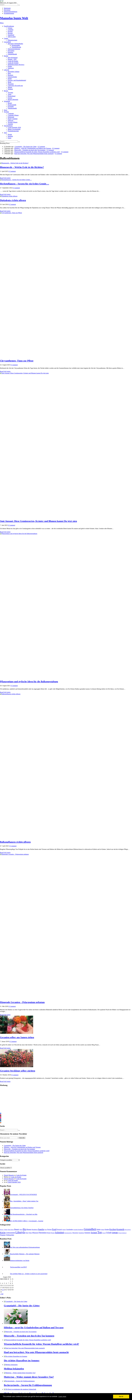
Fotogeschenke (12, 77)
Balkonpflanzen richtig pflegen (15, 842)
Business (10, 75)
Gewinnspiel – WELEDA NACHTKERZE (23, 1194)
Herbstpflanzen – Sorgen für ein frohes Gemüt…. (24, 183)
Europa (10, 98)
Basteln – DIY (12, 59)
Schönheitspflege (68, 1232)
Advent (5, 1229)
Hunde (10, 134)
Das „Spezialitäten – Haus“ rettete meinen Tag (24, 1201)
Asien (9, 94)
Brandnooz (35, 1229)
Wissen (10, 87)
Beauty (10, 103)
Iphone (102, 1229)
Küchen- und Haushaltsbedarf (17, 80)
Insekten (10, 136)
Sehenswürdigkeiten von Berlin (19, 1260)
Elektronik (11, 117)
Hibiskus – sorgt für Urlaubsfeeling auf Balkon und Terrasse (32, 148)
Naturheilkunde (16, 47)
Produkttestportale (13, 131)
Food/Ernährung (9, 26)
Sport (5, 110)
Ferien (49, 1229)
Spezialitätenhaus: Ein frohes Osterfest (21, 1208)
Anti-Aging (11, 1229)
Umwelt (104, 1232)
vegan (115, 1232)
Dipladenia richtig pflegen (13, 200)
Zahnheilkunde (12, 54)
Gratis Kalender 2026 (14, 127)
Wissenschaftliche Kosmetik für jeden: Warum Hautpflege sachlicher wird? (37, 152)
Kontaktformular (9, 13)
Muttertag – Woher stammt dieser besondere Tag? (29, 1377)
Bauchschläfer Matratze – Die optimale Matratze (25, 1254)
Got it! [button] (121, 1396)
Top (99, 1232)
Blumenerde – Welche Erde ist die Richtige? (22, 167)
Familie (41, 1229)
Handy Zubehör (12, 119)
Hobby (10, 78)
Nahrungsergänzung (14, 49)
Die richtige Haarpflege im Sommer (22, 1360)
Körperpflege (128, 1229)
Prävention (11, 50)
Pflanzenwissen (12, 40)
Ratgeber (10, 52)
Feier (46, 1229)
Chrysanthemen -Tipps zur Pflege (16, 360)
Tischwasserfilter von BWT (18, 1267)
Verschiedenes (8, 126)
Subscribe (22, 1138)
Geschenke (69, 1229)
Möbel (26, 1232)
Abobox (2, 1229)
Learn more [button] (62, 1396)
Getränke (10, 29)
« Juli (1, 1294)
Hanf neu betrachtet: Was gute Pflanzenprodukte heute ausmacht (34, 153)
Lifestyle (6, 70)
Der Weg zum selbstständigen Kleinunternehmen (25, 1247)
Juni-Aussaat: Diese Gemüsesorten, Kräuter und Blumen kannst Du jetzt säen (38, 521)
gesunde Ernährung (78, 1229)
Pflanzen (35, 1233)
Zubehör (10, 124)
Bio (24, 1229)
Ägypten (10, 92)
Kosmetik (11, 106)
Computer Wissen (13, 115)
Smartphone (81, 1232)
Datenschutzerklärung (10, 11)
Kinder (6, 56)
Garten (6, 38)
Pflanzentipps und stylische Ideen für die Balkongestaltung (29, 681)
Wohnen (10, 89)
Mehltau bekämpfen (14, 1368)
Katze (9, 138)
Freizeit (59, 1229)
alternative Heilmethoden (15, 43)
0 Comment (41, 146)
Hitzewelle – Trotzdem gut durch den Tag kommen (29, 150)
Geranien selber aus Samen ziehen (17, 1037)
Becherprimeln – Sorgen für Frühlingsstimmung (28, 1385)
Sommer (87, 1233)
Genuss (10, 28)
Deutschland (11, 96)
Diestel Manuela (9, 1175)
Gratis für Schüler (13, 63)
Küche (3, 1232)
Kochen (10, 31)
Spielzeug (11, 68)
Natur (30, 1232)
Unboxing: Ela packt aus (15, 85)
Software (10, 120)
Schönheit (7, 101)
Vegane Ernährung (122, 1232)
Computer (11, 113)
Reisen (6, 91)
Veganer (3, 1235)
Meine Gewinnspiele (14, 129)
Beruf (21, 1229)
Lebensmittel (10, 1233)
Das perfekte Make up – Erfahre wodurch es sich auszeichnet (28, 1274)
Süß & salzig (12, 36)
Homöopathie (16, 45)
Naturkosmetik (12, 108)
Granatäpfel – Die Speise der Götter (26, 146)
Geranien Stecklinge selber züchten (17, 1070)
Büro (9, 73)
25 (3, 1290)
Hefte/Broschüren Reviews (16, 64)
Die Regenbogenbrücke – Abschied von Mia (23, 1214)
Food (54, 1229)
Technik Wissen (12, 122)
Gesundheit (7, 42)
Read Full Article (5, 178)
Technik (6, 112)
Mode (9, 82)
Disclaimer (7, 10)
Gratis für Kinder (13, 61)
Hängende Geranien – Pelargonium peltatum (22, 1002)
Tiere (5, 133)
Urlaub (109, 1232)
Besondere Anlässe (13, 71)
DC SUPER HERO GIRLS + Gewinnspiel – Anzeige (26, 1221)
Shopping (11, 84)
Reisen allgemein (13, 99)
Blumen (29, 1229)
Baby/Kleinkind (12, 57)
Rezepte (10, 33)
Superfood (11, 35)
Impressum (7, 8)
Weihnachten (10, 1235)
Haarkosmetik (12, 105)
